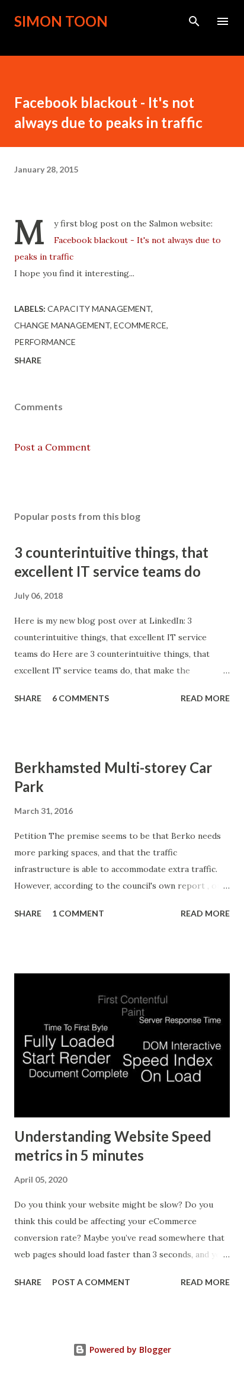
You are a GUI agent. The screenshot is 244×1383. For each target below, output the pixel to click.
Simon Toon (61, 21)
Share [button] (27, 360)
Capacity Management (99, 309)
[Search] (194, 21)
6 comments (80, 698)
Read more (205, 698)
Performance (45, 342)
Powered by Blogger (129, 1349)
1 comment (78, 913)
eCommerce (140, 325)
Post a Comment (52, 447)
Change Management (62, 325)
